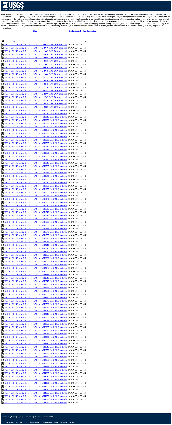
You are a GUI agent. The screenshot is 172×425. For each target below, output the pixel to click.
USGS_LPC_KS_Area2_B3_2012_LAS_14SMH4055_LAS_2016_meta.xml (35, 386)
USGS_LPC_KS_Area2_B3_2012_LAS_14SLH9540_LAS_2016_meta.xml (35, 81)
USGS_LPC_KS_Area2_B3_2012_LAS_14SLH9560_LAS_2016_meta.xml (35, 94)
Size (84, 31)
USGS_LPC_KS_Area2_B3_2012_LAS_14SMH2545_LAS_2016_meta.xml (35, 281)
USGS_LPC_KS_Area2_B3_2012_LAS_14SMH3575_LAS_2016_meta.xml (35, 366)
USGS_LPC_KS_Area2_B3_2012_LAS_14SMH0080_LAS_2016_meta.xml (35, 140)
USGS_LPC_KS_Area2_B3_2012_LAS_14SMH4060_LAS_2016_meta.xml (35, 389)
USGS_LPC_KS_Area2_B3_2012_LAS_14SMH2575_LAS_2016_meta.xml (35, 301)
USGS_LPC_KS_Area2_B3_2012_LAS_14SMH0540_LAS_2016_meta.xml (35, 146)
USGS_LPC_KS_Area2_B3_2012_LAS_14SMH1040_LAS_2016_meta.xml (35, 182)
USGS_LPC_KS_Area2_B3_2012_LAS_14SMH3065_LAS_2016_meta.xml (35, 327)
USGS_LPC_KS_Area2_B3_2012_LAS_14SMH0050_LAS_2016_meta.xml (35, 120)
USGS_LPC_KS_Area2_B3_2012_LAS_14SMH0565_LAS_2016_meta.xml (35, 166)
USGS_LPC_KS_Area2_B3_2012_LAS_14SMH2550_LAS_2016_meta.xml (35, 284)
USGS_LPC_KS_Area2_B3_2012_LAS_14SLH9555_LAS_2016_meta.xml (35, 90)
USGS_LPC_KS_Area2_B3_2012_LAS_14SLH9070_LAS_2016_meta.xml (35, 67)
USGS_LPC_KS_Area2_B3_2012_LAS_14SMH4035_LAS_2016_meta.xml (35, 373)
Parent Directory (11, 41)
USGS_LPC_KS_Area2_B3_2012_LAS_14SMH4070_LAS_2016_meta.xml (35, 396)
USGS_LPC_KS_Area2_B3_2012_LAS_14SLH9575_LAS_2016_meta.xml (35, 104)
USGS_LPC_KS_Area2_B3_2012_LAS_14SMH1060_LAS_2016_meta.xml (35, 192)
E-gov (56, 422)
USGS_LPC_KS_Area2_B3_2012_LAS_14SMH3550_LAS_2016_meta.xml (35, 350)
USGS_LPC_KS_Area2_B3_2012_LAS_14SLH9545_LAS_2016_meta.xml (35, 84)
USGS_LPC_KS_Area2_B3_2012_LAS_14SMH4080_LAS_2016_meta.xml (35, 403)
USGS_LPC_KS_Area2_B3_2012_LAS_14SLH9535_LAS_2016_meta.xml (35, 77)
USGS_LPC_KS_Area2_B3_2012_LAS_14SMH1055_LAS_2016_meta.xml (35, 189)
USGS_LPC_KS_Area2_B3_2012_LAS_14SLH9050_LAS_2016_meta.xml (35, 54)
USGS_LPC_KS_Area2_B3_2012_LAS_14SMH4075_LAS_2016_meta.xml (35, 399)
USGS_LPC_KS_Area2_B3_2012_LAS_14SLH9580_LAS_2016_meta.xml (35, 107)
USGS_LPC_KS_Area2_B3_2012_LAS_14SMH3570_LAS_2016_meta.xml (35, 363)
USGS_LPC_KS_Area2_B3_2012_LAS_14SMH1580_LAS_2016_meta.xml (35, 238)
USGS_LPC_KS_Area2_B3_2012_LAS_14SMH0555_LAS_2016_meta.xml (35, 156)
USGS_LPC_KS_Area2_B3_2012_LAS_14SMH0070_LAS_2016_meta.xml (35, 133)
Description (91, 31)
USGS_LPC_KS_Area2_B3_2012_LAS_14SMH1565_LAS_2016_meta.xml (35, 228)
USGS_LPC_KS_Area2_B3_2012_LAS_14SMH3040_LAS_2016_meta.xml (35, 311)
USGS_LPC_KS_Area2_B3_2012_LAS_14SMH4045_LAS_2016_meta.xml (35, 380)
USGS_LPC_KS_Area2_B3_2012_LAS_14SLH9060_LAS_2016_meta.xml (35, 61)
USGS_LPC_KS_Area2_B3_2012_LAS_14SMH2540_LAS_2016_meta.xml (35, 278)
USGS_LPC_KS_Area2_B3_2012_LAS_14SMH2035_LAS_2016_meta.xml (35, 242)
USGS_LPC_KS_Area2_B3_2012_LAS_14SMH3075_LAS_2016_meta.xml (35, 334)
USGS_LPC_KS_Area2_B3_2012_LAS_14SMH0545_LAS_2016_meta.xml (35, 150)
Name (35, 31)
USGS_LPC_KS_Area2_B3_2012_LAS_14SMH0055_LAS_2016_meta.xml (35, 123)
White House (47, 422)
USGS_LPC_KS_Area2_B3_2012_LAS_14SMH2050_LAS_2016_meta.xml (35, 251)
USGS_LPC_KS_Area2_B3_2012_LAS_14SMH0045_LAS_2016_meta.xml (35, 117)
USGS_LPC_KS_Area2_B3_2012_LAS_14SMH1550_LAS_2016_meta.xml (35, 219)
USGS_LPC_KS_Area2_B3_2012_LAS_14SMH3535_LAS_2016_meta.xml (35, 340)
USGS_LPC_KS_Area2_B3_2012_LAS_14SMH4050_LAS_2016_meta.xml (35, 383)
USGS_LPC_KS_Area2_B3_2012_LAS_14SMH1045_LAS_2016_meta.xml (35, 163)
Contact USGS (48, 417)
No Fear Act (64, 422)
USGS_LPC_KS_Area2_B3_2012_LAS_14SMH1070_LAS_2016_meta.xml (35, 199)
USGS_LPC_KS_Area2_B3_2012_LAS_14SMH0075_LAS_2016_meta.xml (35, 136)
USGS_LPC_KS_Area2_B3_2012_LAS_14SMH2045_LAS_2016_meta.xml (35, 248)
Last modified (75, 31)
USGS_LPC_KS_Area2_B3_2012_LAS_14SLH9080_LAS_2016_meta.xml (35, 74)
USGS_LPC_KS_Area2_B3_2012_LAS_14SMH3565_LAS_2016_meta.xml (35, 360)
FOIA (72, 422)
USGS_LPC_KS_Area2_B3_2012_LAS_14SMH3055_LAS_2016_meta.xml (35, 320)
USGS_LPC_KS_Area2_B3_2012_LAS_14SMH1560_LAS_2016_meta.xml (35, 225)
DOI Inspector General (33, 422)
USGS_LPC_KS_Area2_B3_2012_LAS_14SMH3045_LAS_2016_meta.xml (35, 314)
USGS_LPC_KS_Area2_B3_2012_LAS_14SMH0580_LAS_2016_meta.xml (35, 176)
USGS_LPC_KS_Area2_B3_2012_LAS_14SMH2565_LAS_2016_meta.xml (35, 294)
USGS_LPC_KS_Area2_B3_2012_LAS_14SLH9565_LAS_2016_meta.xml (35, 97)
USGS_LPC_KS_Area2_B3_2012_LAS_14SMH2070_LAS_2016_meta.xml (35, 265)
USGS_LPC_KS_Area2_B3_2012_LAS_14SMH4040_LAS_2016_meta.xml (35, 376)
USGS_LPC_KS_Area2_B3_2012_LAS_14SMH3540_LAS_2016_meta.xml (35, 343)
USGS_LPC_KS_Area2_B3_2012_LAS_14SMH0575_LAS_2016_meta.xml (35, 173)
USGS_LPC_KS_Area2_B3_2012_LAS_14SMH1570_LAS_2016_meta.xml (35, 232)
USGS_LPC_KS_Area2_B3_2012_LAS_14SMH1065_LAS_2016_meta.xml (35, 196)
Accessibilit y (28, 417)
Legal (20, 417)
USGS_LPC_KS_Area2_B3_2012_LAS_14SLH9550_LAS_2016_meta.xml (35, 87)
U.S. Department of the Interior (13, 422)
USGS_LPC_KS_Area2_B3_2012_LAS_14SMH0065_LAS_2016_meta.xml (35, 130)
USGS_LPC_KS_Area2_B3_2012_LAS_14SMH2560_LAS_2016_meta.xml (35, 291)
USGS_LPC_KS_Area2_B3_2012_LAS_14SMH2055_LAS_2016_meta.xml (35, 255)
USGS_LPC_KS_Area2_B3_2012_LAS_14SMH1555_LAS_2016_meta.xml (35, 222)
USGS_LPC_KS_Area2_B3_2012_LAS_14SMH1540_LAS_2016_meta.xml (35, 212)
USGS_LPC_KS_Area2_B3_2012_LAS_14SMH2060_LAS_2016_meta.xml (35, 258)
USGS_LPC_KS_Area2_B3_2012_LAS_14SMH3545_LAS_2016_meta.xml (35, 347)
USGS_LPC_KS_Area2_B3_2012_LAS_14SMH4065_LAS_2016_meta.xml (35, 393)
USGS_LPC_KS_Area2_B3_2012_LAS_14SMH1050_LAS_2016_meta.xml (35, 186)
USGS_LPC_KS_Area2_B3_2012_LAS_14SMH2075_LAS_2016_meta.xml (35, 268)
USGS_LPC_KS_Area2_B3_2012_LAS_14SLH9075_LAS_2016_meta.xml (35, 71)
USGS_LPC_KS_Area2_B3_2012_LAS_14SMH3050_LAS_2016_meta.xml (35, 317)
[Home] (13, 10)
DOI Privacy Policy (9, 417)
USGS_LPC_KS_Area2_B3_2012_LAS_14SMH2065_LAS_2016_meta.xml (35, 261)
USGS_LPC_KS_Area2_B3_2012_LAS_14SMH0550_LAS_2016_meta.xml (35, 153)
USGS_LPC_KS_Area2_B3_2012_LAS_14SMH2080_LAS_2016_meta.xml (35, 271)
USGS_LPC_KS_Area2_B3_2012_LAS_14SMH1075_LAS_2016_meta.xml (35, 202)
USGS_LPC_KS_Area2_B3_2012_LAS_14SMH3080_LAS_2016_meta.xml (35, 337)
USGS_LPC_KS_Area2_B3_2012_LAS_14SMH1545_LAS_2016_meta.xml (35, 215)
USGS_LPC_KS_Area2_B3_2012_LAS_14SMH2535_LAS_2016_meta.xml (35, 274)
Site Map (38, 417)
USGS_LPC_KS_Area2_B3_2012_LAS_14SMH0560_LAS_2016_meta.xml (35, 159)
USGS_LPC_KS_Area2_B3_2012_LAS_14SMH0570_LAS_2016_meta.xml (35, 169)
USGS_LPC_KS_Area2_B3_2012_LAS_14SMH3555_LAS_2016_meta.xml (35, 353)
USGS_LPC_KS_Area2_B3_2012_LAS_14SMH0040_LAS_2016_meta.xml (35, 113)
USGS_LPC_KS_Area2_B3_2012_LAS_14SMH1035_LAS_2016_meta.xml (35, 179)
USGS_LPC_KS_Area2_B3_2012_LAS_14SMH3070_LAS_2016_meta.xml (35, 330)
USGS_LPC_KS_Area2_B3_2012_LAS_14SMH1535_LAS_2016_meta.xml (35, 209)
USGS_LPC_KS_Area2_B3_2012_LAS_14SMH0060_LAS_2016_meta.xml (35, 127)
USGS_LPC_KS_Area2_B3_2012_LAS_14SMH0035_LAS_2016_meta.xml (35, 110)
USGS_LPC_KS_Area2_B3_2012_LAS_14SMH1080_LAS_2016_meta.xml (35, 205)
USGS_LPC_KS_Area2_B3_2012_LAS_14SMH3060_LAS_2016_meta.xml (35, 324)
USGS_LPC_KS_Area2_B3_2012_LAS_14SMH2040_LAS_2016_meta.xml (35, 245)
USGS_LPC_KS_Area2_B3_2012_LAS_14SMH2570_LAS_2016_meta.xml (35, 297)
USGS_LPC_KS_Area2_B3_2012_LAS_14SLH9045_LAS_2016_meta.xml (35, 51)
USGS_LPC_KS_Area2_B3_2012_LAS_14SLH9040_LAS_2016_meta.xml (35, 48)
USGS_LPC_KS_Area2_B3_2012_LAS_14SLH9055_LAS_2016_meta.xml (35, 58)
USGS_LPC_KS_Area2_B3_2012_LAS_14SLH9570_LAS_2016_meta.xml (35, 100)
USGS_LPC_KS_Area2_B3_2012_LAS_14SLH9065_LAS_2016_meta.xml (35, 64)
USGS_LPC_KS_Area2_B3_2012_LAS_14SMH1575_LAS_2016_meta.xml (35, 235)
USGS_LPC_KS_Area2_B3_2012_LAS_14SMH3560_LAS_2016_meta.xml (35, 357)
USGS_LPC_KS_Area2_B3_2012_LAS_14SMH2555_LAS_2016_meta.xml (35, 288)
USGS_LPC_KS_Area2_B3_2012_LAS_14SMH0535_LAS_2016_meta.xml (35, 143)
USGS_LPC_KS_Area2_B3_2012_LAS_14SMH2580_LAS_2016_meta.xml (35, 304)
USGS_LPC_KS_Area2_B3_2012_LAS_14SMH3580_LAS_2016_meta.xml (35, 370)
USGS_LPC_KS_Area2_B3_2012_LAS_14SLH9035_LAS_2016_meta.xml (35, 44)
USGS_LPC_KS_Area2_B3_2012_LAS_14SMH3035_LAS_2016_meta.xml (35, 307)
